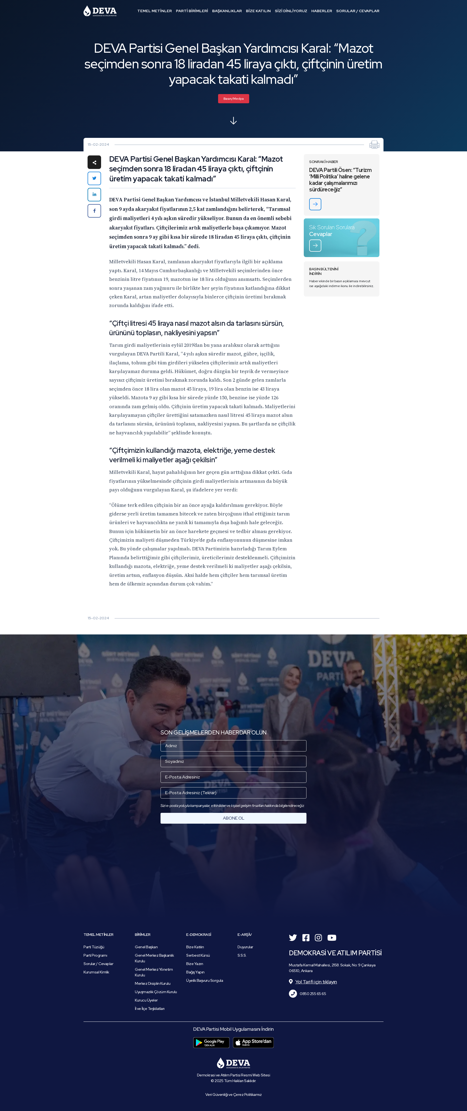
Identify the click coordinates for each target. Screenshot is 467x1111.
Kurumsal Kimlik (96, 972)
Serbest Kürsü (198, 955)
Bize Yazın (194, 963)
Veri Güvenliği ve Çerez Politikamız (233, 1094)
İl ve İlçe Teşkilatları (150, 1008)
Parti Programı (95, 955)
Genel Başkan (146, 946)
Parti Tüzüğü (94, 946)
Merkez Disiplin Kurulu (152, 983)
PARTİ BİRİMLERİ (192, 10)
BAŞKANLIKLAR (227, 10)
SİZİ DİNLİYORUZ (291, 10)
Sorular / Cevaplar (98, 963)
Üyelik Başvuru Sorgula (204, 980)
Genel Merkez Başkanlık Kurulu (154, 958)
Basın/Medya (234, 99)
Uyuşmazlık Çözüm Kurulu (156, 991)
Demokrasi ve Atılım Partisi (100, 10)
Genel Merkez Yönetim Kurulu (154, 972)
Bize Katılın (195, 946)
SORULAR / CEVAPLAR (357, 10)
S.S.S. (242, 955)
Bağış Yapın (195, 972)
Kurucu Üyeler (146, 1000)
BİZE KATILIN (258, 10)
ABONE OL (233, 818)
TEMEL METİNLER (154, 10)
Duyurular (245, 946)
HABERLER (321, 10)
